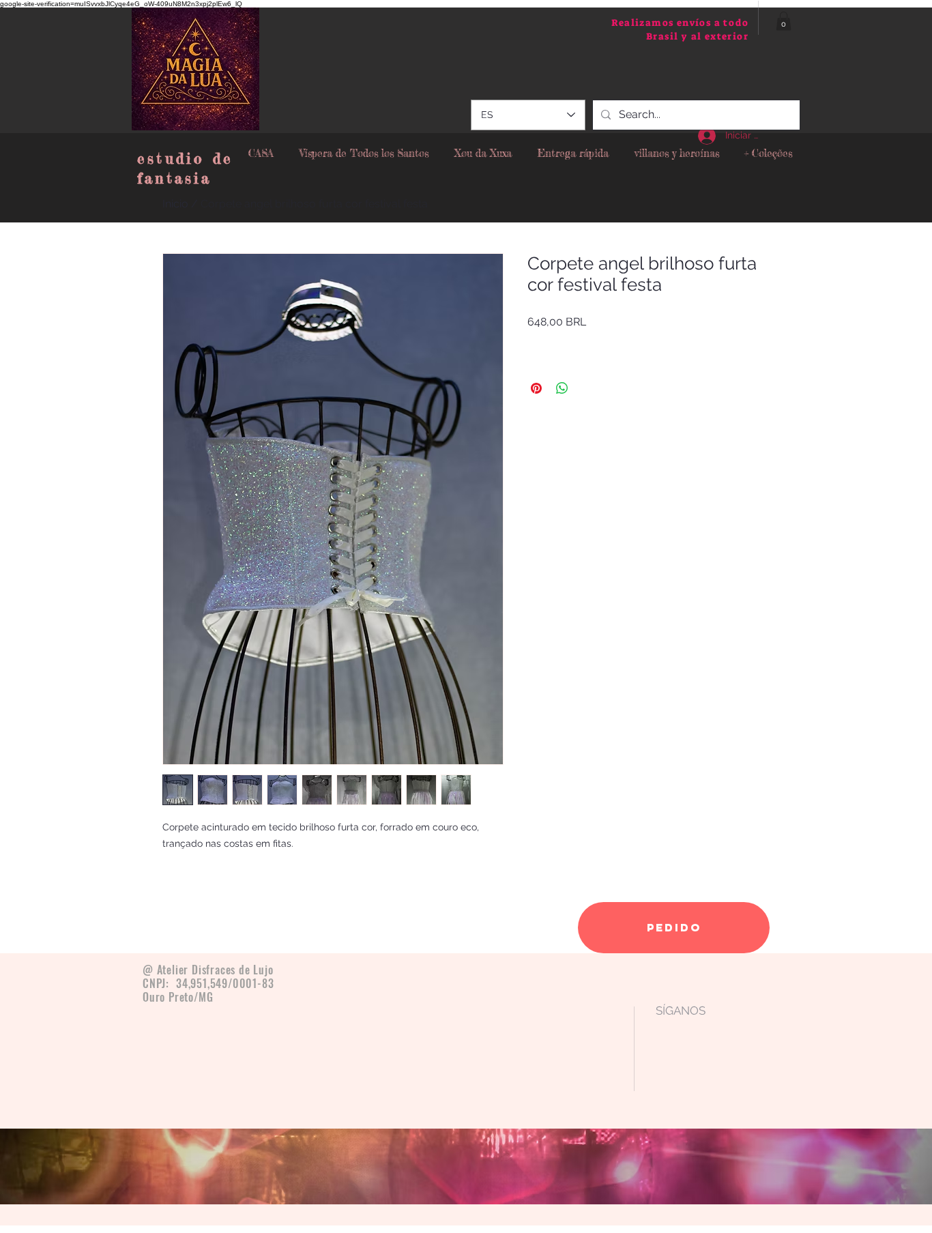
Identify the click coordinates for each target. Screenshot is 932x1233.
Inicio (175, 203)
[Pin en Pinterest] (536, 388)
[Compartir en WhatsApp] (562, 388)
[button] (783, 21)
